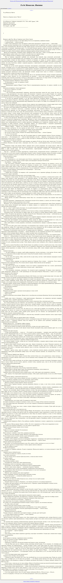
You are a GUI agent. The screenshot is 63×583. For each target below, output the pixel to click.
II (8, 8)
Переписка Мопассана (20, 1)
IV (10, 8)
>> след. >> (31, 10)
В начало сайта (13, 1)
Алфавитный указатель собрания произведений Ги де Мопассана (36, 1)
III (9, 8)
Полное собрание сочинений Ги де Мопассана (31, 581)
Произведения (50, 1)
